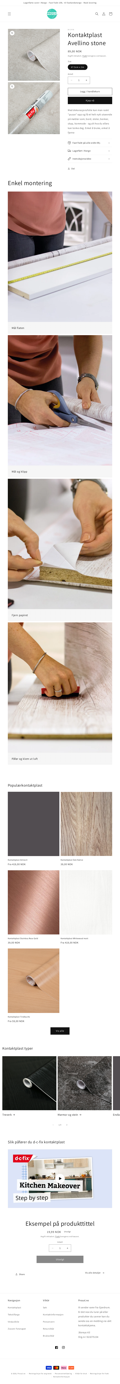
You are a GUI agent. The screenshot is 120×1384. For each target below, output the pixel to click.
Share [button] (22, 1274)
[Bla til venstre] (53, 1124)
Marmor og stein (68, 1114)
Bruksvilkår (48, 1335)
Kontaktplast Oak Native (72, 860)
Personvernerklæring (63, 1373)
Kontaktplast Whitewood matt (74, 938)
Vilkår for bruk (81, 1373)
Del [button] (73, 168)
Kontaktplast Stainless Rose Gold (23, 938)
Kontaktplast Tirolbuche (19, 1017)
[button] (9, 13)
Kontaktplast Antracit (18, 860)
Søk (45, 1307)
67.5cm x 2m (77, 67)
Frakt (84, 56)
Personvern (49, 1321)
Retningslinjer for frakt (99, 1373)
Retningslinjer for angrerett (40, 1373)
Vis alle (60, 1030)
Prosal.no (21, 1373)
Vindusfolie (13, 1321)
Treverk (7, 1114)
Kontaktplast (14, 1307)
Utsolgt (60, 1259)
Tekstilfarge (14, 1314)
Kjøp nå (90, 100)
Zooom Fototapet (17, 1328)
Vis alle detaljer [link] (93, 1272)
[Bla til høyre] (66, 1124)
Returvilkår (48, 1328)
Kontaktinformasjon (53, 1314)
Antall (70, 74)
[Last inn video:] (60, 1178)
